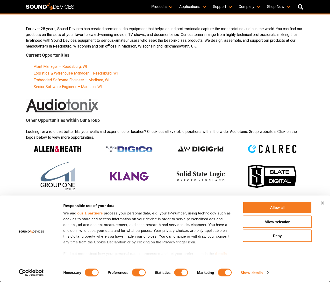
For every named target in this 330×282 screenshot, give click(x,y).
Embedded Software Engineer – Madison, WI (71, 80)
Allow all (277, 208)
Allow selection (277, 222)
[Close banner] (322, 203)
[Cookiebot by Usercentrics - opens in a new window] (31, 272)
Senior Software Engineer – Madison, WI (68, 86)
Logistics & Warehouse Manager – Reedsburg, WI (76, 73)
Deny (277, 236)
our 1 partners (90, 213)
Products (159, 6)
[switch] (139, 272)
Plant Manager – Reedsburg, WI (60, 66)
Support (219, 6)
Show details (252, 272)
